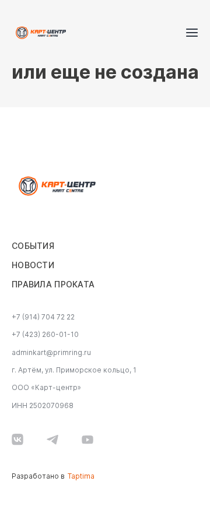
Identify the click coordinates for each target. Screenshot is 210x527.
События (33, 246)
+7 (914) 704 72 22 (43, 317)
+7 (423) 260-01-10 (45, 335)
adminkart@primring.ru (51, 353)
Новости (33, 265)
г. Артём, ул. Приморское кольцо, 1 (74, 370)
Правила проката (53, 284)
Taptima (81, 476)
